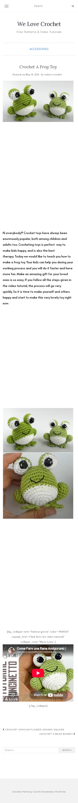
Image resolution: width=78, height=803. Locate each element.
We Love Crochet (39, 24)
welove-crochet (53, 74)
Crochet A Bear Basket (56, 733)
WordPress (60, 791)
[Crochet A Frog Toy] (38, 101)
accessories (39, 49)
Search (66, 750)
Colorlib (37, 791)
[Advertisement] (39, 179)
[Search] (72, 6)
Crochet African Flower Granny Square (34, 729)
